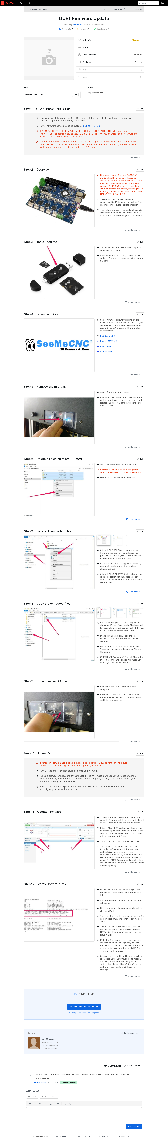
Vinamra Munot (40, 1082)
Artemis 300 (106, 351)
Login (163, 3)
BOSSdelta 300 (107, 336)
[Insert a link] (45, 1104)
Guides (23, 3)
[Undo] (65, 1104)
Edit (141, 109)
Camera (34, 1096)
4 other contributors (132, 1033)
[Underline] (50, 1104)
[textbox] (84, 1114)
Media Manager (50, 1096)
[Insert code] (40, 1104)
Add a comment (134, 158)
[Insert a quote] (57, 1104)
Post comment (134, 1126)
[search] (139, 3)
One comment (135, 519)
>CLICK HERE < (91, 126)
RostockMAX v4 (108, 346)
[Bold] (30, 1104)
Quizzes (32, 3)
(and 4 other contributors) (94, 24)
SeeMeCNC (77, 24)
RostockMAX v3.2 (108, 341)
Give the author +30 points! (85, 1007)
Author (31, 1033)
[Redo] (70, 1104)
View (75, 95)
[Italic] (35, 1104)
